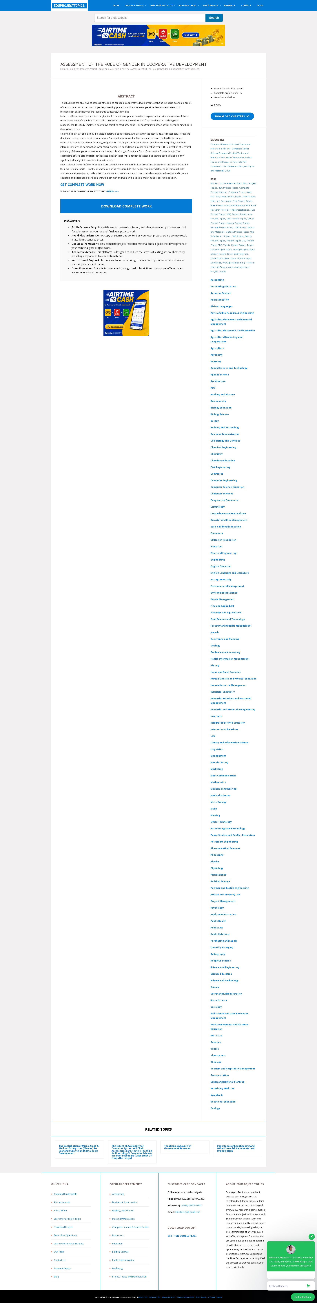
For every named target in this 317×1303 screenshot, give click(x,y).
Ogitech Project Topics (237, 231)
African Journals (62, 1202)
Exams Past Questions (65, 1235)
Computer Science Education (227, 487)
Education (117, 1243)
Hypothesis (92, 169)
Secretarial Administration (226, 993)
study (68, 102)
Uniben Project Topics (242, 245)
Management (218, 755)
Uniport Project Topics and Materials (229, 253)
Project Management (223, 901)
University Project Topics (223, 258)
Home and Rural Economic (226, 672)
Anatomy (216, 361)
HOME (116, 5)
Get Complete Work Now (82, 185)
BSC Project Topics (228, 187)
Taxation (216, 1042)
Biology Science (220, 414)
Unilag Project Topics (244, 249)
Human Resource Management (229, 685)
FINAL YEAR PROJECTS (161, 5)
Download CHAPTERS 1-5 (232, 116)
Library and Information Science (229, 742)
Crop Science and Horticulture (228, 513)
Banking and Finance (223, 394)
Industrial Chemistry (223, 691)
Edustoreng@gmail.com (187, 1212)
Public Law (217, 927)
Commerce (217, 473)
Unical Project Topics (221, 249)
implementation (115, 116)
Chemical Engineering (223, 447)
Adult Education (220, 299)
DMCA (219, 1297)
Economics (117, 1235)
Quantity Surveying (222, 947)
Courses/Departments (65, 1194)
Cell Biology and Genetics (225, 440)
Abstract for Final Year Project (226, 183)
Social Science (219, 1000)
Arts (213, 387)
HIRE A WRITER (210, 5)
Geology (215, 645)
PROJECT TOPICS (134, 5)
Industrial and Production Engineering (233, 709)
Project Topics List (236, 240)
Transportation (220, 1075)
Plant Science (218, 874)
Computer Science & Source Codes (130, 1227)
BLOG (260, 5)
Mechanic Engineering (223, 788)
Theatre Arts (218, 1055)
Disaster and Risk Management (229, 520)
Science (215, 987)
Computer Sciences (222, 493)
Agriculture (217, 348)
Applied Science (220, 374)
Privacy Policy (168, 1297)
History (215, 665)
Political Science (220, 881)
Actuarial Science (221, 293)
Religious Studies (221, 960)
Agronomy (217, 354)
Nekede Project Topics (222, 227)
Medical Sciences (221, 795)
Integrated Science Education (228, 722)
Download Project (63, 1227)
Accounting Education (223, 286)
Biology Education (221, 407)
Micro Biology (218, 802)
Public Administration (223, 914)
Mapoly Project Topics (238, 223)
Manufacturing (219, 762)
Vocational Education (223, 1101)
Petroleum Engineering (224, 841)
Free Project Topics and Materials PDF (230, 205)
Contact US (154, 1297)
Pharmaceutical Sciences (225, 848)
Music (214, 808)
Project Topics (218, 240)
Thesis (226, 245)
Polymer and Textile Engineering (230, 888)
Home (63, 69)
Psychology (217, 907)
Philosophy (217, 854)
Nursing (215, 815)
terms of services (185, 1297)
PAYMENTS (229, 5)
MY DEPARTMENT (187, 5)
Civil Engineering (220, 467)
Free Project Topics (243, 201)
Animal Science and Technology (229, 368)
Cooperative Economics (224, 500)
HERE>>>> (113, 191)
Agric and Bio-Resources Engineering (232, 313)
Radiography (218, 954)
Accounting (217, 279)
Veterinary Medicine (222, 1088)
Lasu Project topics (236, 218)
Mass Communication (223, 775)
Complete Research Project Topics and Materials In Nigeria (99, 69)
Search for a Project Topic (67, 1218)
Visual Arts (217, 1095)
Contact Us (59, 1260)
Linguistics (217, 749)
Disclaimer (201, 1297)
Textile (215, 1048)
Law (213, 736)
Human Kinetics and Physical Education (233, 678)
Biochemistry (218, 401)
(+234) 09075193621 (192, 1205)
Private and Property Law (225, 894)
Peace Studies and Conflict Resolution (233, 835)
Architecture (218, 381)
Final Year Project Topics (228, 196)
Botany (215, 420)
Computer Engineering (224, 480)
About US (142, 1297)
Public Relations (220, 934)
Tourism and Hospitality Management (233, 1068)
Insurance (216, 716)
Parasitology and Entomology (228, 828)
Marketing (217, 769)
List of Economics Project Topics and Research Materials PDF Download (231, 162)
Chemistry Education (223, 460)
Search (214, 17)
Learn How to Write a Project (69, 1243)
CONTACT (246, 5)
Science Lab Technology (224, 980)
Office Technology (221, 821)
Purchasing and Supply (224, 940)
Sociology (216, 1007)
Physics (215, 861)
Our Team (59, 1251)
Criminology (218, 506)
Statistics (216, 1035)
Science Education (221, 973)
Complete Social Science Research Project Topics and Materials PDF (230, 153)
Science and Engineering (225, 967)
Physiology (217, 868)
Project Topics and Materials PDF (129, 1276)
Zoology (215, 1108)
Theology (216, 1062)
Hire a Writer (60, 1210)
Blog (56, 1276)
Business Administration (225, 434)
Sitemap (211, 1297)
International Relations (224, 729)
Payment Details (62, 1268)
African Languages (222, 306)
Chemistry (217, 454)
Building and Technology (225, 427)
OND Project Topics (242, 236)
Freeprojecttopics (240, 209)
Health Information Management (230, 658)
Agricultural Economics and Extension (233, 330)
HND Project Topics (236, 214)
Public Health (218, 921)
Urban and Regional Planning (227, 1081)
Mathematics (218, 782)
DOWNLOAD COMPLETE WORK (126, 206)
